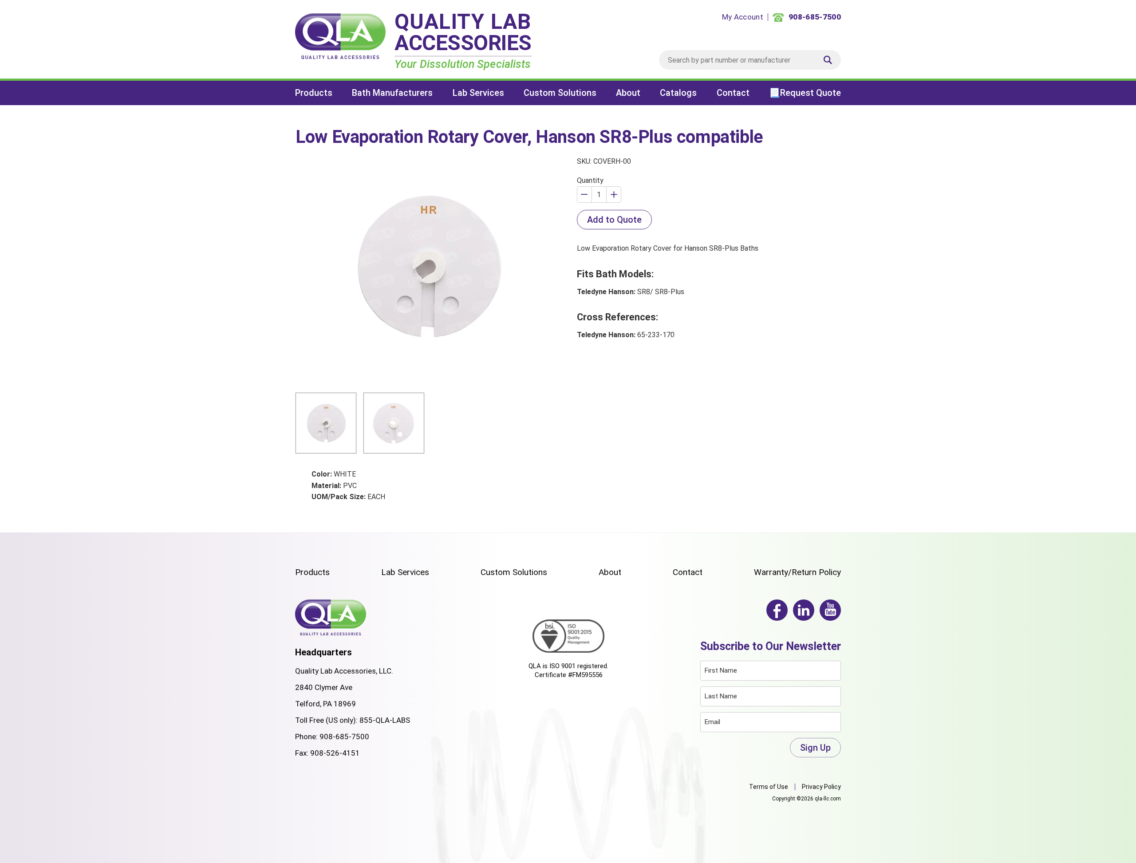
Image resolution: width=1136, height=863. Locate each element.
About (628, 92)
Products (313, 92)
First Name (721, 670)
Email (712, 722)
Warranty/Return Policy (797, 572)
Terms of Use (768, 786)
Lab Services (478, 92)
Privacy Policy (821, 786)
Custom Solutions (560, 92)
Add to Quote (614, 219)
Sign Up (815, 747)
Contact (733, 92)
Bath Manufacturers (392, 92)
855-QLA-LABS (384, 720)
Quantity (590, 180)
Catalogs (678, 92)
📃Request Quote (805, 92)
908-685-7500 (344, 736)
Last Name (721, 696)
